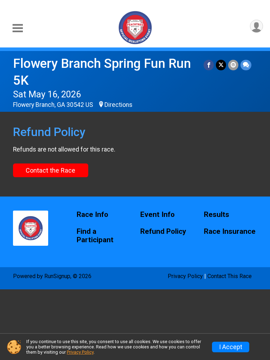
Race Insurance (230, 231)
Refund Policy (163, 231)
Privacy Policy (185, 276)
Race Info (92, 215)
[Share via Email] (233, 65)
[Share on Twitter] (221, 65)
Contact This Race (229, 276)
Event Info (157, 215)
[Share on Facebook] (209, 65)
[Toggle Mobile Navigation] (18, 28)
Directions (118, 104)
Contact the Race (50, 170)
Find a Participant (95, 235)
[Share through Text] (245, 65)
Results (216, 215)
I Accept (230, 347)
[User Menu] (256, 26)
